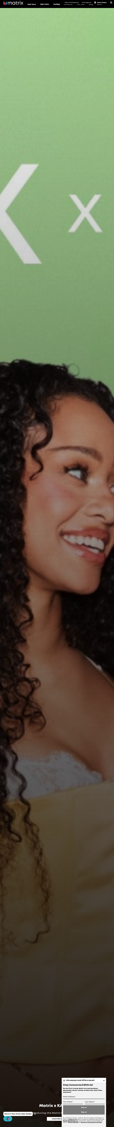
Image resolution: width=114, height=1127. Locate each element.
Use (76, 1119)
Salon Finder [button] (102, 2)
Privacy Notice (73, 1122)
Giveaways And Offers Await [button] (80, 1080)
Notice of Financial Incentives (91, 1122)
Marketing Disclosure (70, 1120)
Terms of (71, 1119)
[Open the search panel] (111, 3)
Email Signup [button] (86, 2)
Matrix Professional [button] (72, 2)
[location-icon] (95, 3)
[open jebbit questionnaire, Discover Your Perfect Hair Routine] (7, 1118)
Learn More (57, 1119)
